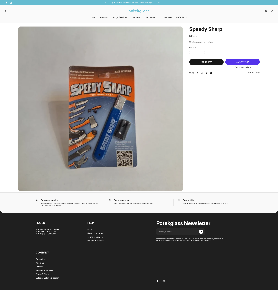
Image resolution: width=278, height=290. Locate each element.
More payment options (243, 67)
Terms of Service (95, 237)
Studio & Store (42, 274)
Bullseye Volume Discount (47, 278)
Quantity (192, 47)
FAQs (89, 229)
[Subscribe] (201, 232)
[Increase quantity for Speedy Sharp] (202, 52)
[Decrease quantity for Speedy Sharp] (191, 52)
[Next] (158, 2)
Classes (39, 266)
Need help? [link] (256, 73)
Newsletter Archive (44, 270)
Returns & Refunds (95, 240)
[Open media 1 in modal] (100, 109)
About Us (40, 263)
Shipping (192, 42)
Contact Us (41, 259)
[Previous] (105, 2)
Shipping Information (96, 233)
